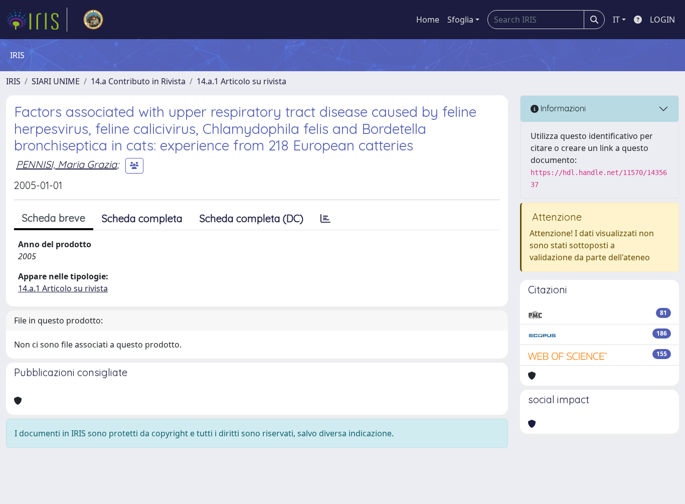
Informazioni (562, 108)
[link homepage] (36, 20)
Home (427, 19)
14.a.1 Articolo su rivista (241, 81)
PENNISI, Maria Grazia (66, 164)
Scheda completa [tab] (142, 218)
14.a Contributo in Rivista (138, 81)
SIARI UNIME (56, 81)
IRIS (13, 81)
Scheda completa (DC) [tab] (251, 218)
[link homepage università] (93, 20)
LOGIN (662, 19)
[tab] (325, 218)
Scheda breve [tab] (53, 218)
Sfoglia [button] (460, 19)
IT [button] (616, 19)
